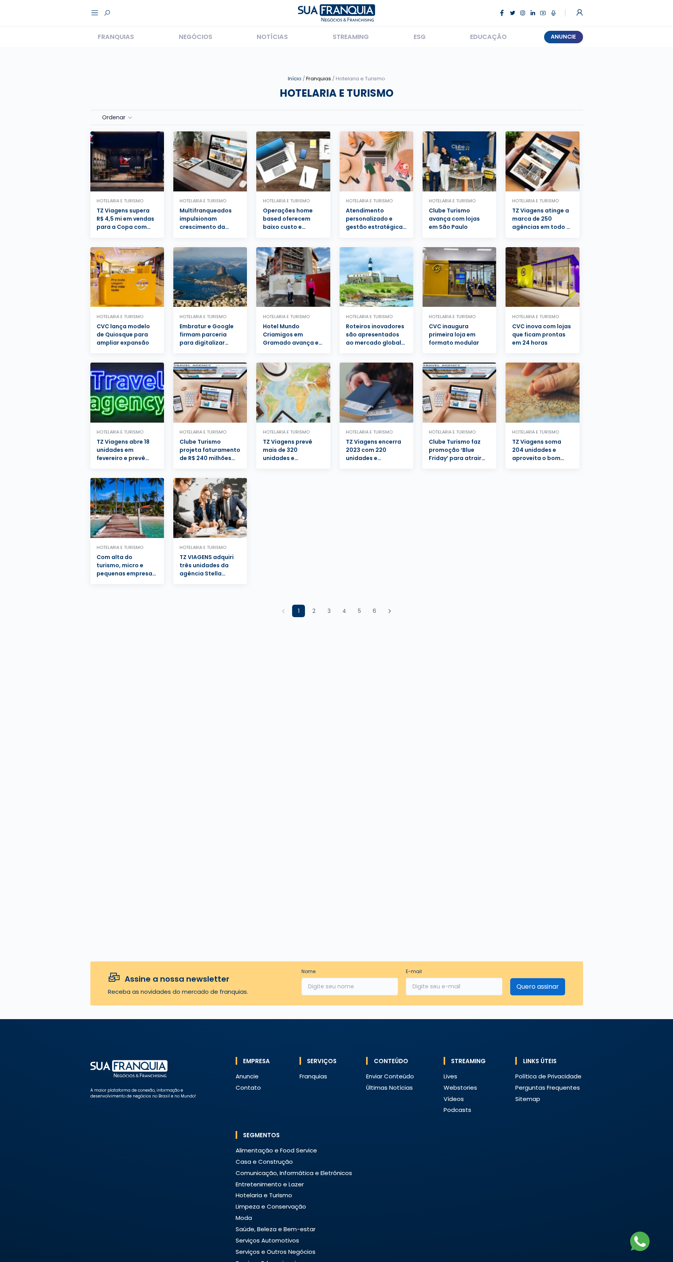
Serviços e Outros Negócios (275, 1252)
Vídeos (454, 1099)
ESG (420, 36)
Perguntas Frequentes (547, 1087)
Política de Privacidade (548, 1076)
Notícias (272, 36)
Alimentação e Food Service (276, 1150)
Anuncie (563, 37)
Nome (308, 971)
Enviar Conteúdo (390, 1076)
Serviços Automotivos (267, 1240)
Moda (244, 1218)
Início (294, 78)
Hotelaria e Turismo (264, 1195)
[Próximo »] (389, 611)
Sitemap (527, 1099)
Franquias (116, 36)
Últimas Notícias (389, 1087)
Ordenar (113, 117)
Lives (450, 1076)
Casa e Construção (264, 1162)
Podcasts (457, 1110)
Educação (488, 36)
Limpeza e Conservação (271, 1206)
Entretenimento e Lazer (270, 1184)
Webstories (460, 1087)
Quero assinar (537, 986)
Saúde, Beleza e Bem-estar (275, 1229)
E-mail (414, 971)
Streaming (351, 36)
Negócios (195, 36)
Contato (248, 1087)
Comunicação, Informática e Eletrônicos (294, 1173)
